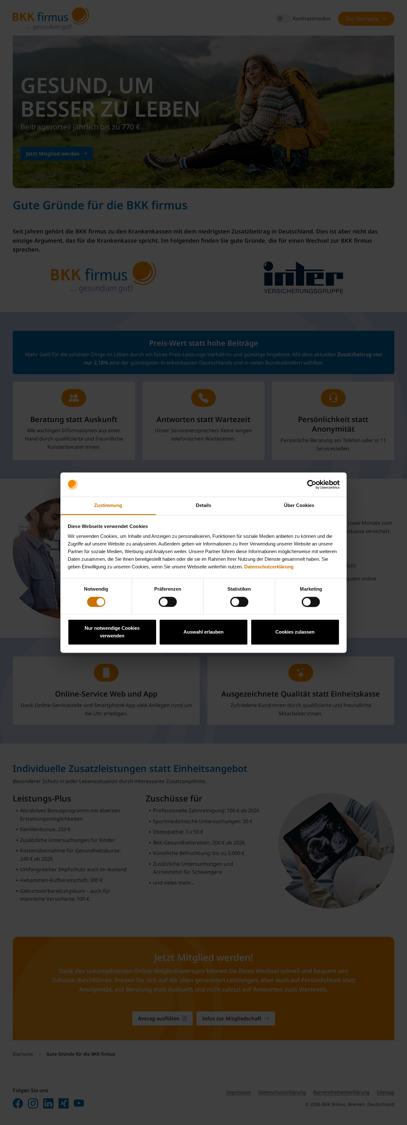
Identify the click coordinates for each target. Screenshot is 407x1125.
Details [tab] (203, 505)
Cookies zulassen (294, 632)
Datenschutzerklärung (268, 567)
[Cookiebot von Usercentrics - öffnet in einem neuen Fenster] (312, 484)
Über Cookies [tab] (299, 505)
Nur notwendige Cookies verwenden (112, 632)
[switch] (168, 602)
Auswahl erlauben (203, 632)
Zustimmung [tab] (108, 505)
